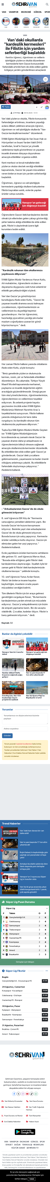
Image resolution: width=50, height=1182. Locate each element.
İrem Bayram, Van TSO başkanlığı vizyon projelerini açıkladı (11, 698)
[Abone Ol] (47, 107)
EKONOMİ (26, 12)
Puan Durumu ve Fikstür (13, 1116)
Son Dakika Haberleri (12, 1122)
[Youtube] (27, 1094)
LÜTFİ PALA (16, 113)
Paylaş (7, 107)
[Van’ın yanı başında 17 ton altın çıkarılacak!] (37, 665)
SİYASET (9, 1145)
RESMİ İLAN (38, 1145)
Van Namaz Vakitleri (12, 1107)
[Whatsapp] (36, 1094)
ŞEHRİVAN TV (32, 1148)
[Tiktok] (32, 1094)
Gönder (7, 736)
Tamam (31, 1179)
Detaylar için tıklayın (25, 962)
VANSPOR (13, 12)
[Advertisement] (25, 793)
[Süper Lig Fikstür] (47, 971)
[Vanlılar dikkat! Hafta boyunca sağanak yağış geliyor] (13, 665)
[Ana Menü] (3, 5)
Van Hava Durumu (36, 1101)
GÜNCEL (38, 12)
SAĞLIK (17, 1145)
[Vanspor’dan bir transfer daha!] (13, 644)
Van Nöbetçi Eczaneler (13, 1101)
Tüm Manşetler (35, 1116)
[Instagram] (23, 1094)
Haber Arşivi (34, 1122)
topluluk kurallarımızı (24, 744)
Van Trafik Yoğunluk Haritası (35, 1108)
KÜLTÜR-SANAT (18, 1148)
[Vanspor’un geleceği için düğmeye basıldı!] (37, 644)
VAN (4, 12)
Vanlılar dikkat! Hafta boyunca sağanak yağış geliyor (12, 675)
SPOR (47, 12)
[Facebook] (14, 1094)
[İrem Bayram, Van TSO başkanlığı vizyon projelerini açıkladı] (13, 688)
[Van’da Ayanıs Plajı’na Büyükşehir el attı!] (37, 688)
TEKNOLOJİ (27, 1145)
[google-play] (25, 1132)
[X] (19, 1094)
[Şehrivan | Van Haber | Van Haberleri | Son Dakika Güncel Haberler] (25, 4)
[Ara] (47, 4)
